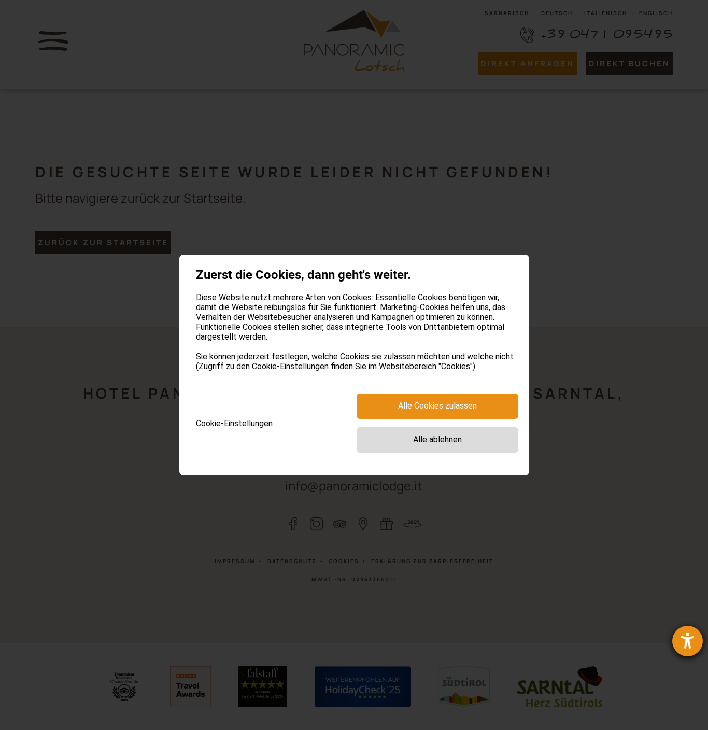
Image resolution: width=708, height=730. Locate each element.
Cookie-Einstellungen (234, 423)
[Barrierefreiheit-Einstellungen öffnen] (687, 641)
